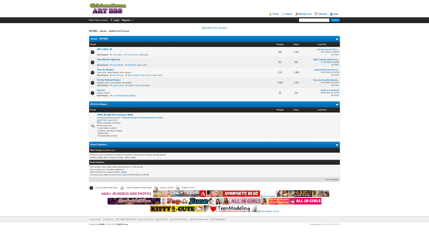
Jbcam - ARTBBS (99, 38)
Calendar (322, 14)
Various (101, 90)
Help (335, 14)
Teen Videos (117, 55)
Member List (305, 14)
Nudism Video (118, 85)
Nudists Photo (133, 85)
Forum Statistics (332, 179)
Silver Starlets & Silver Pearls (139, 75)
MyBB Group (122, 224)
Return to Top (161, 219)
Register (126, 20)
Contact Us (108, 219)
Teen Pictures (132, 55)
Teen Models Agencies (108, 59)
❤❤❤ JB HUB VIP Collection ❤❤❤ (115, 115)
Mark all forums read (199, 219)
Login (116, 20)
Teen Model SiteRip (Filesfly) (124, 96)
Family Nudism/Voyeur (109, 80)
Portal (275, 14)
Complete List (108, 150)
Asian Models (117, 65)
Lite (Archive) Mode (179, 219)
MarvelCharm (118, 75)
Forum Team (95, 219)
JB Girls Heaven (98, 104)
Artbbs (336, 55)
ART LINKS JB (104, 49)
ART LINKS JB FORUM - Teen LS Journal (134, 219)
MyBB (101, 224)
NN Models (132, 65)
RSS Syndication (218, 219)
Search (288, 14)
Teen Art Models (105, 69)
